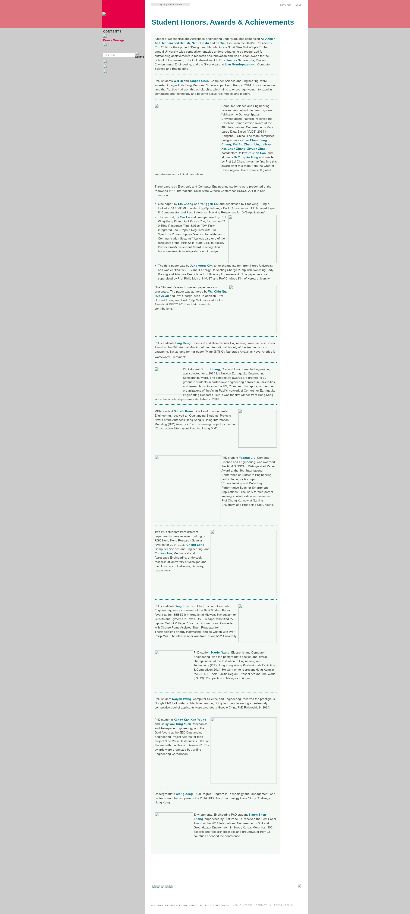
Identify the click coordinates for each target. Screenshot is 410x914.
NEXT (298, 5)
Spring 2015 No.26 (171, 4)
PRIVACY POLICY (284, 905)
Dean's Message (113, 40)
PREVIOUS (285, 5)
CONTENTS (112, 31)
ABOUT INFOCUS (243, 905)
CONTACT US (263, 905)
